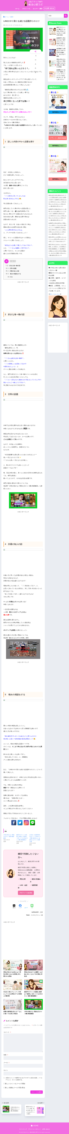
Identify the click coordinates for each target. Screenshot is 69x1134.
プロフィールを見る (25, 893)
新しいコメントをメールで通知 (15, 1083)
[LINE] (32, 822)
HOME (35, 1126)
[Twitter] (20, 822)
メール (7, 1062)
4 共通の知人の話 (12, 271)
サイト (6, 1070)
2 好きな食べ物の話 (13, 265)
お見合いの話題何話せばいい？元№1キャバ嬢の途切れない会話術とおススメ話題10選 (35, 838)
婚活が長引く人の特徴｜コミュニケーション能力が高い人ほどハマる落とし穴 (57, 239)
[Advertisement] (23, 295)
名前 (6, 1055)
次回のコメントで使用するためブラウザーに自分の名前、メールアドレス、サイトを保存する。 (24, 1079)
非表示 (12, 261)
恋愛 (41, 912)
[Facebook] (13, 822)
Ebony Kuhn (59, 241)
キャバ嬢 (40, 915)
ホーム (17, 8)
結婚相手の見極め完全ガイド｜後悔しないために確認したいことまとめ (57, 211)
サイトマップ (23, 1129)
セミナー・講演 (37, 8)
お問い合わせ (50, 8)
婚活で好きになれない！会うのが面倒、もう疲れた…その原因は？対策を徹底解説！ (57, 246)
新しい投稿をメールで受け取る (15, 1087)
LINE (33, 915)
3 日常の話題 (11, 268)
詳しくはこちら (55, 294)
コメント (7, 1032)
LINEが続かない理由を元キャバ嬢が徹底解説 (8, 836)
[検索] (66, 16)
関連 (10, 277)
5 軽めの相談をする (13, 273)
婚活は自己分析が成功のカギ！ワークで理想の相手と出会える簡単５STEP (57, 197)
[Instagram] (26, 822)
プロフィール (26, 8)
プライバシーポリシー (34, 1129)
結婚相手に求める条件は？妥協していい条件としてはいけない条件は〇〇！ (57, 225)
